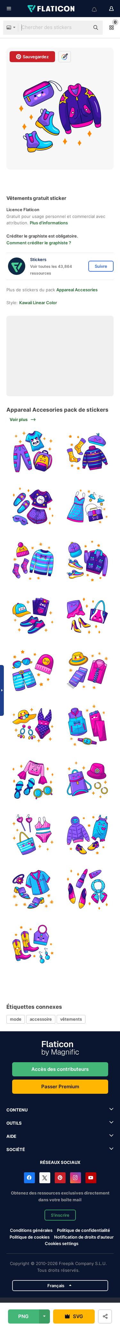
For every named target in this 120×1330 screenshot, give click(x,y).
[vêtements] (33, 452)
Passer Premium (60, 1086)
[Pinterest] (60, 1177)
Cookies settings (61, 1243)
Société (15, 1149)
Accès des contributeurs (60, 1069)
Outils (14, 1123)
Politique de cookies (30, 1237)
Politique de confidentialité (83, 1230)
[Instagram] (75, 1177)
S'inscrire (60, 1215)
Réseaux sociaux (60, 1162)
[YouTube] (90, 1177)
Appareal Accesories (77, 289)
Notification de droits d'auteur (84, 1237)
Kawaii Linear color (38, 302)
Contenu (17, 1109)
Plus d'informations (49, 222)
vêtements (71, 1019)
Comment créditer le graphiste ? (38, 242)
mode (15, 1019)
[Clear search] (82, 28)
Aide (11, 1136)
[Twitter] (44, 1177)
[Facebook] (29, 1177)
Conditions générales (31, 1230)
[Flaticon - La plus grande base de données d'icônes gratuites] (52, 8)
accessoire (41, 1019)
